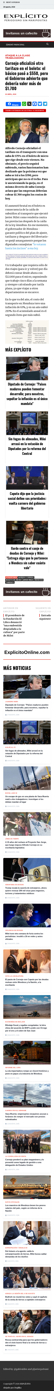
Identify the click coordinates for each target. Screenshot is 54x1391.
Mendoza (38, 580)
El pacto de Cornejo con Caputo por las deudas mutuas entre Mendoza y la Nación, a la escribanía (26, 982)
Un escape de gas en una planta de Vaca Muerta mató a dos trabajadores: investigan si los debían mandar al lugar (27, 799)
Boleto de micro (13, 580)
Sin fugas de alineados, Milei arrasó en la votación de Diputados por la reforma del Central (24, 753)
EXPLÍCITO (25, 1384)
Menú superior (13, 2)
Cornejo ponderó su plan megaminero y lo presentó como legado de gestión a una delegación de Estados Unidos (24, 1162)
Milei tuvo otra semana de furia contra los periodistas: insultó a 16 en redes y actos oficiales (24, 936)
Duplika (17, 1388)
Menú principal (16, 44)
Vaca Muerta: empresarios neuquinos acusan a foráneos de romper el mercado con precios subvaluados (26, 1116)
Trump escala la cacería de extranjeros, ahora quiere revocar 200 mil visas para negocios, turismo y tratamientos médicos (26, 890)
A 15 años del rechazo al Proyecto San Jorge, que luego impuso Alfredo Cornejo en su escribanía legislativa (26, 845)
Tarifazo (10, 582)
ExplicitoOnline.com (27, 652)
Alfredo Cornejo (26, 577)
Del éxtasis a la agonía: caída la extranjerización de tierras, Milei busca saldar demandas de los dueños (26, 1254)
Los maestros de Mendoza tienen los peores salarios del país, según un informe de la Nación (25, 1208)
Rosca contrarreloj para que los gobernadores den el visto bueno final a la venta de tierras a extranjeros (26, 1342)
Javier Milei (28, 580)
